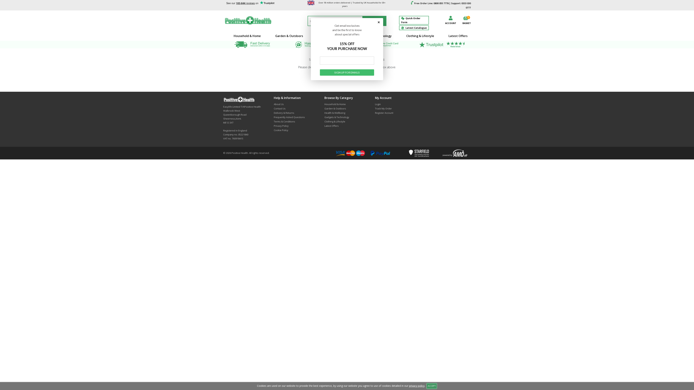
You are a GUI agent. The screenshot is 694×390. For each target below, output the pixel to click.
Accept (432, 385)
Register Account (384, 112)
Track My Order (383, 108)
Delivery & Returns (284, 112)
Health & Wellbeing (334, 112)
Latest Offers (458, 36)
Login (378, 104)
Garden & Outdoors (289, 36)
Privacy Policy (281, 125)
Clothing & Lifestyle (420, 36)
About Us (279, 104)
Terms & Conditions (284, 121)
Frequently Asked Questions (289, 117)
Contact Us (280, 108)
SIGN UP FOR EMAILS (347, 72)
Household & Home (247, 36)
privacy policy (417, 385)
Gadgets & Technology (336, 117)
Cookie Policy (281, 130)
